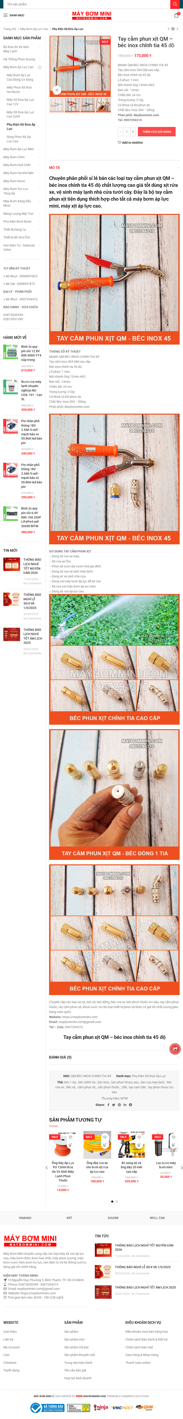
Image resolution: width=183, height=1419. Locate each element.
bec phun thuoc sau (125, 1082)
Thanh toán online (137, 1362)
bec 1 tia (70, 1082)
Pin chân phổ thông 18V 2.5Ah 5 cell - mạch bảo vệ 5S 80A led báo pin (31, 432)
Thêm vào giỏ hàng (156, 131)
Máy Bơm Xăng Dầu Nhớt (17, 203)
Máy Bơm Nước (14, 181)
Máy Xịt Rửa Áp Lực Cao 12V (20, 102)
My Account (11, 1347)
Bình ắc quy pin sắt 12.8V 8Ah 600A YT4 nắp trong (31, 353)
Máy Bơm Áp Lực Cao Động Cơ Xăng (20, 77)
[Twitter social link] (113, 1105)
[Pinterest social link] (119, 1105)
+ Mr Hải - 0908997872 (19, 284)
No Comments (32, 583)
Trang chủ (10, 29)
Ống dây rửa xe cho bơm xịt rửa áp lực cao (97, 1167)
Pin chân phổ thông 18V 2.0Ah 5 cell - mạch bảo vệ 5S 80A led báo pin (31, 475)
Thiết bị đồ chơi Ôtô (16, 237)
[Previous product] (168, 29)
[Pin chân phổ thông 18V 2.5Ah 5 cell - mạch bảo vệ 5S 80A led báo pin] (10, 437)
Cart (6, 1355)
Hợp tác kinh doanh (78, 1378)
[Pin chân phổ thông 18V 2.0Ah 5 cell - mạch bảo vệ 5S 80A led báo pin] (10, 481)
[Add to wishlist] (71, 1137)
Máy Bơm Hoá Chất (17, 165)
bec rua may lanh (152, 1082)
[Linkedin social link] (125, 1105)
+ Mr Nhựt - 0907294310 (20, 299)
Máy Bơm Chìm (14, 157)
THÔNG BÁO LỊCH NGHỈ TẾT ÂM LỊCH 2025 (145, 1287)
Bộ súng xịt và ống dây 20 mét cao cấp (131, 1167)
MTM (124, 1098)
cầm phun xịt (87, 1087)
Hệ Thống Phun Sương (19, 59)
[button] (71, 1145)
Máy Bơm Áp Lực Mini (18, 149)
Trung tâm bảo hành (78, 1362)
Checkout (10, 1362)
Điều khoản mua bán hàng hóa (146, 1331)
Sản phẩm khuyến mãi (79, 1355)
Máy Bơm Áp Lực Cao (34, 29)
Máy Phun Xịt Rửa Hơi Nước (19, 90)
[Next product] (177, 29)
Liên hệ (8, 1339)
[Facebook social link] (108, 1105)
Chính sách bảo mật (139, 1347)
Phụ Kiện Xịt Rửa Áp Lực (67, 29)
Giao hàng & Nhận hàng (141, 1355)
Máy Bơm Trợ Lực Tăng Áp (15, 191)
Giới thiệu (10, 1331)
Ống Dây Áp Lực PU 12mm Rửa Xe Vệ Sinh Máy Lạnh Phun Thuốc (63, 1171)
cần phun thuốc (108, 1087)
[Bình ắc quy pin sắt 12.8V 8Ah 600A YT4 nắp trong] (10, 359)
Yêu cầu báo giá (75, 1370)
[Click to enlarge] (56, 90)
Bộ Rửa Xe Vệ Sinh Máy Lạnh (16, 49)
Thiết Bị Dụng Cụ (14, 229)
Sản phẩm (71, 1331)
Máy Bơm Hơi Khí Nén (18, 173)
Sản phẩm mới (74, 1339)
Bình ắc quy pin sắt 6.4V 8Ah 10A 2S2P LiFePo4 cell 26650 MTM (31, 517)
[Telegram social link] (130, 1105)
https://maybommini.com (38, 1293)
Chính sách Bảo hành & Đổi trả (146, 1339)
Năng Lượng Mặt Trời (18, 213)
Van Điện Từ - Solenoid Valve (19, 248)
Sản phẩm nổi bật (76, 1347)
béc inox (103, 1082)
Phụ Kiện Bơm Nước (17, 221)
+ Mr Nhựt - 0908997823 (20, 276)
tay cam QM (137, 1087)
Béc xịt (70, 1087)
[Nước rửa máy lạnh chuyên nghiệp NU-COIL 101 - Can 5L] (10, 396)
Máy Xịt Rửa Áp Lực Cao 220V (20, 114)
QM (124, 1087)
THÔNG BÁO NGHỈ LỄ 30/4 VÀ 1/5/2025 (143, 1267)
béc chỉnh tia (87, 1082)
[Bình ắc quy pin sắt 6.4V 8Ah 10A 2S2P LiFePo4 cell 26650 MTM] (10, 520)
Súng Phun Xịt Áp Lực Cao (19, 139)
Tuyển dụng (11, 1370)
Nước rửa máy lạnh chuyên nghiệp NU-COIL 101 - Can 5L (31, 390)
